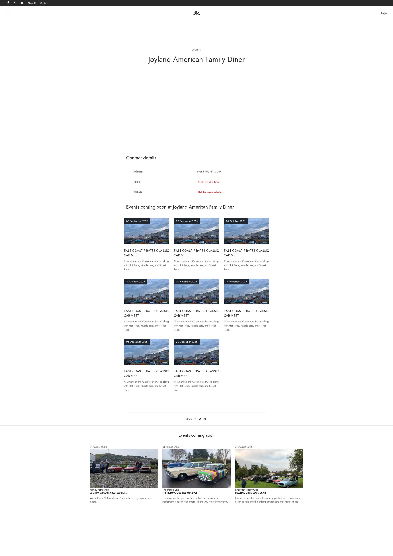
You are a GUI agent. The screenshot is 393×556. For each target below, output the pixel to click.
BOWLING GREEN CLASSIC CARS (250, 493)
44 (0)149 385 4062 (208, 182)
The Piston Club (170, 489)
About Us (32, 3)
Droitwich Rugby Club (246, 489)
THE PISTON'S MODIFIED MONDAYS (179, 493)
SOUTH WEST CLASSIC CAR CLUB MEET (109, 493)
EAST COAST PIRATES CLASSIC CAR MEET (146, 313)
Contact (44, 3)
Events (196, 49)
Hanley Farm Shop (99, 489)
